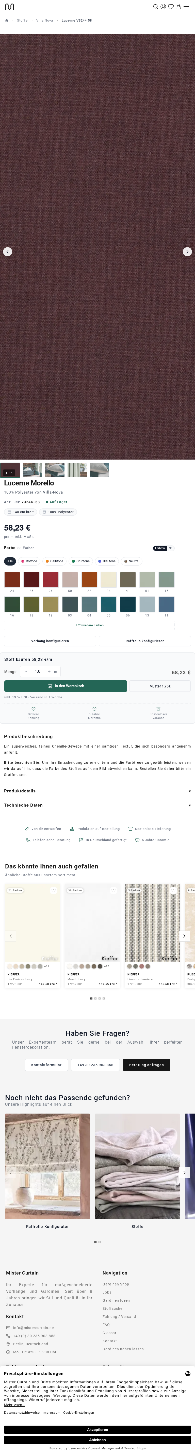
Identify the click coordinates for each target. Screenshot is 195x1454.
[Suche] (155, 6)
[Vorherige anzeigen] (10, 936)
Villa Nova (44, 20)
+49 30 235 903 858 (95, 1065)
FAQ (106, 1325)
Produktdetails (20, 791)
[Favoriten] (170, 6)
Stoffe (22, 20)
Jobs (107, 1292)
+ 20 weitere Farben (89, 625)
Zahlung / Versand (119, 1317)
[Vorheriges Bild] (7, 251)
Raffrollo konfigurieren (145, 641)
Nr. (170, 548)
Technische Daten (23, 805)
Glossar (110, 1333)
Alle (10, 561)
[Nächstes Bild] (187, 251)
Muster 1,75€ (160, 686)
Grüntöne (83, 561)
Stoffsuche (112, 1308)
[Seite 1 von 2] (95, 1242)
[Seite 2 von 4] (95, 998)
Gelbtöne (56, 561)
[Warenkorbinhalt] (178, 6)
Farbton (160, 548)
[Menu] (186, 6)
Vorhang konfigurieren (50, 641)
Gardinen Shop (116, 1284)
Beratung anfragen (146, 1065)
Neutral (134, 561)
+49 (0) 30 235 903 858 (34, 1336)
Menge (97, 672)
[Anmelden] (163, 6)
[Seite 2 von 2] (100, 1242)
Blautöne (109, 561)
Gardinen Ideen (116, 1300)
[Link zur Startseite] (78, 6)
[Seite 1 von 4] (91, 998)
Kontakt (110, 1341)
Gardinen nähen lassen (123, 1349)
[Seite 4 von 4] (104, 998)
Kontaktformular (46, 1065)
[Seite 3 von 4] (100, 998)
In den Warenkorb (69, 686)
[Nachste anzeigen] (184, 936)
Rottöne (31, 561)
